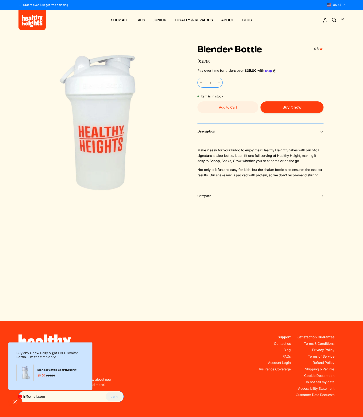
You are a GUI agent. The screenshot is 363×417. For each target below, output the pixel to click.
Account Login (279, 363)
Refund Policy (323, 363)
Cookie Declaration (319, 376)
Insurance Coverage (275, 369)
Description (206, 131)
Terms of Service (321, 356)
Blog (287, 350)
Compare (204, 195)
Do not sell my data (319, 382)
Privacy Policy (323, 350)
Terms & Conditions (319, 343)
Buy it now (292, 107)
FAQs (287, 356)
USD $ (337, 5)
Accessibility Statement (316, 388)
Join (114, 397)
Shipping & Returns (319, 369)
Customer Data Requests (315, 395)
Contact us (282, 343)
